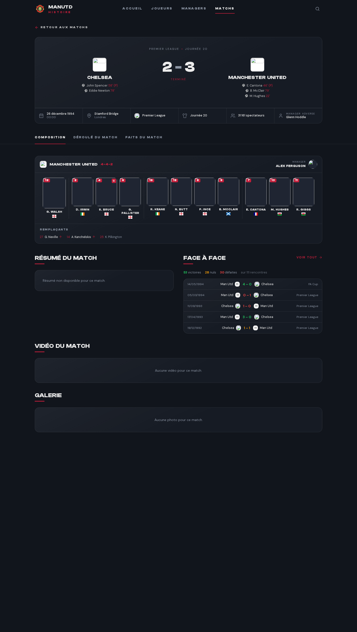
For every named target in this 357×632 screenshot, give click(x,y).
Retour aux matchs (64, 27)
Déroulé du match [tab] (95, 137)
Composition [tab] (50, 137)
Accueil (132, 8)
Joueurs (161, 8)
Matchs (225, 8)
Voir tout (307, 257)
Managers (193, 8)
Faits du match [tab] (143, 137)
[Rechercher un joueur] (317, 9)
